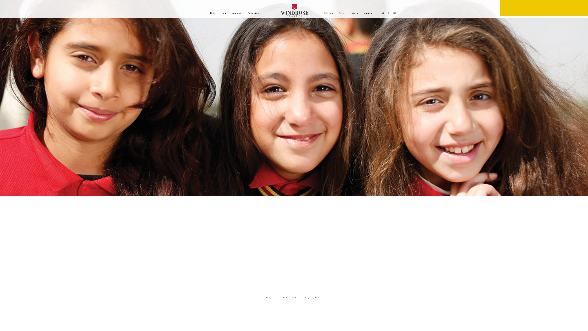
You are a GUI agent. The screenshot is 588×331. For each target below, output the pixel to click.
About (224, 12)
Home (213, 12)
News (342, 12)
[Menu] (544, 8)
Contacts (367, 12)
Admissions (253, 12)
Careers (353, 12)
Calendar (329, 12)
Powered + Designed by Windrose (309, 298)
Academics (237, 12)
